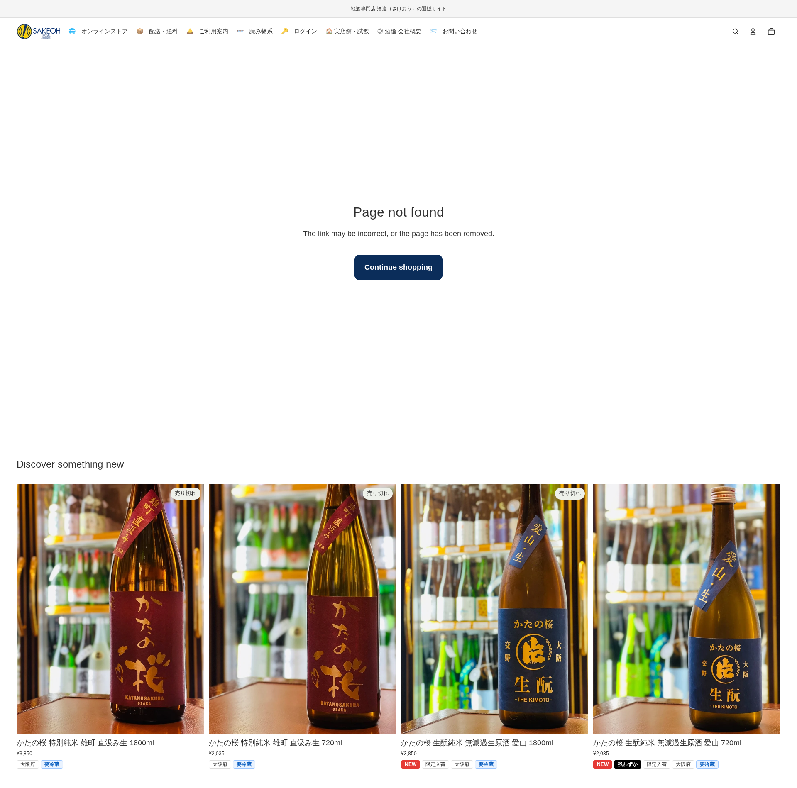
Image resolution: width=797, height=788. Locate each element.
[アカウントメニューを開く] (753, 31)
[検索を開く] (735, 31)
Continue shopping (398, 267)
